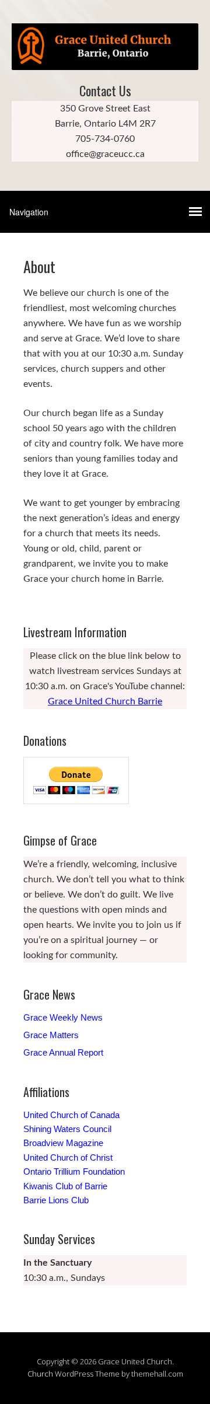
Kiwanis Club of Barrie (65, 1186)
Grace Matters (51, 1035)
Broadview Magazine (63, 1143)
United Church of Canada (71, 1115)
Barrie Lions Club (56, 1200)
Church (40, 1373)
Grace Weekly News (63, 1017)
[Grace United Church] (105, 60)
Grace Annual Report (63, 1052)
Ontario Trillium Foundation (74, 1171)
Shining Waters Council (67, 1129)
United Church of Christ (68, 1157)
